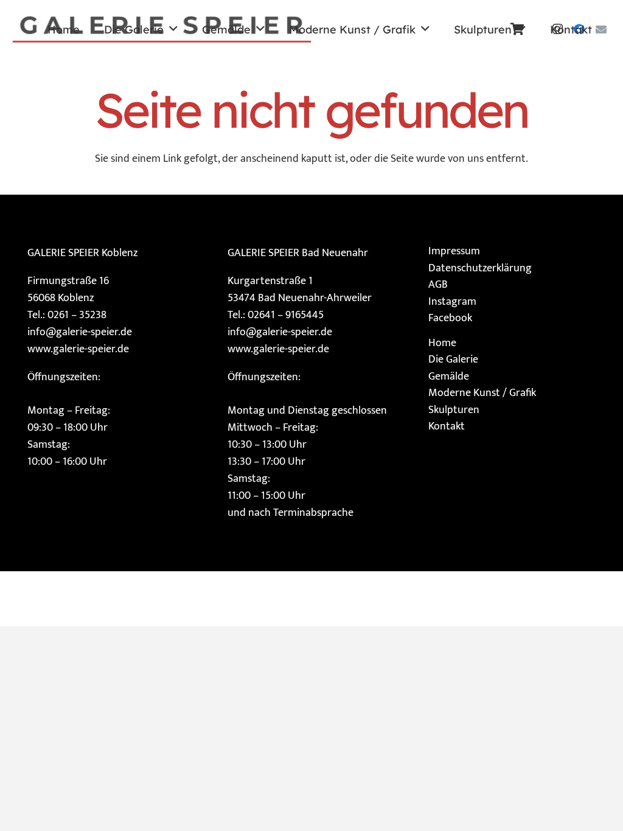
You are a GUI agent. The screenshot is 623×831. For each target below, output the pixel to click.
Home (442, 343)
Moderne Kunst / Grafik (482, 393)
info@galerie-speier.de (79, 332)
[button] (173, 29)
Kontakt (446, 426)
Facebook (450, 318)
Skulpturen (453, 410)
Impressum (454, 251)
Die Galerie (453, 359)
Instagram (452, 302)
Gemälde (448, 376)
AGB (438, 285)
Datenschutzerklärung (480, 268)
